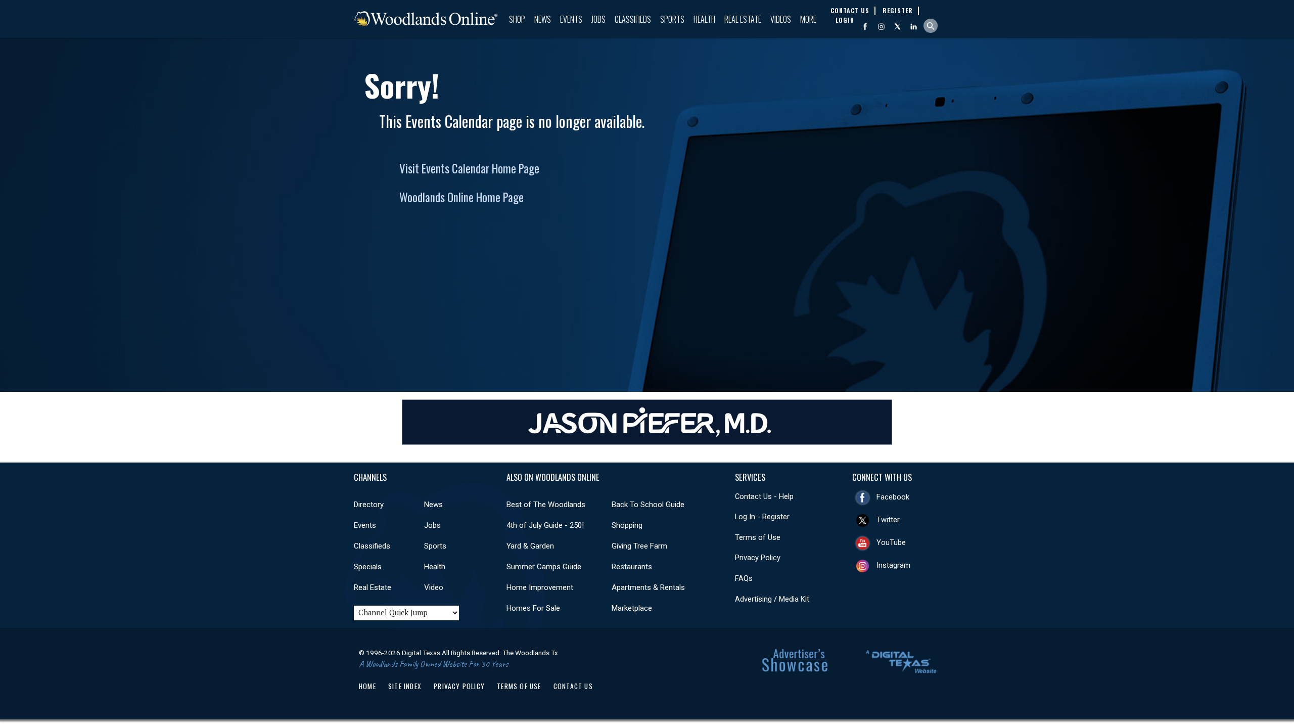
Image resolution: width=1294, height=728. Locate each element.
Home (367, 686)
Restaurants (632, 566)
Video (433, 587)
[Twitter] (897, 26)
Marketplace (632, 608)
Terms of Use (757, 537)
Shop (517, 19)
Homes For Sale (533, 608)
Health (704, 19)
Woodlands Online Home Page (461, 197)
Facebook (892, 497)
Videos (780, 19)
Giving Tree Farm (639, 546)
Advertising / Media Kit (772, 599)
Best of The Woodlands (545, 504)
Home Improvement (539, 587)
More (808, 19)
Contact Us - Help (764, 496)
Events (571, 19)
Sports (672, 19)
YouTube (891, 542)
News (542, 19)
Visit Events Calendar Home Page (469, 168)
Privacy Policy (757, 557)
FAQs (744, 578)
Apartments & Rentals (648, 587)
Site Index (405, 686)
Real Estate (742, 19)
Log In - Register (762, 516)
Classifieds (633, 19)
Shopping (627, 525)
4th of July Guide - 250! (545, 525)
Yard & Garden (530, 546)
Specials (368, 566)
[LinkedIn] (913, 26)
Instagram (893, 565)
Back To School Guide (648, 504)
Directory (369, 504)
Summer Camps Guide (543, 566)
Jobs (598, 19)
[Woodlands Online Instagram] (881, 26)
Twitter (888, 519)
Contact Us (573, 686)
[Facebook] (865, 26)
